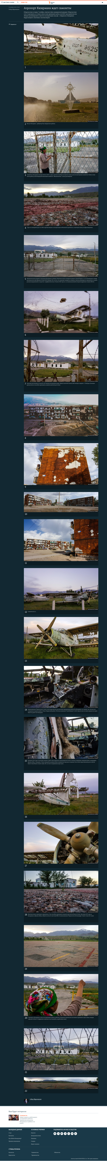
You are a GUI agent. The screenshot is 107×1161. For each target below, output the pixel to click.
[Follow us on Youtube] (55, 1133)
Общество (24, 2)
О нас (10, 1133)
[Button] (12, 24)
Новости (33, 1133)
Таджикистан (35, 1152)
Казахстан (11, 1152)
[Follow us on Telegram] (65, 1133)
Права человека (35, 1144)
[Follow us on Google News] (72, 1133)
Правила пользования (14, 1141)
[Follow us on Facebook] (61, 1133)
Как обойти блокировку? (15, 1138)
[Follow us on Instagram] (58, 1133)
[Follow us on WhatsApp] (68, 1133)
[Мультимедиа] (102, 2)
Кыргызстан (12, 1155)
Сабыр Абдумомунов (14, 9)
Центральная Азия (36, 1135)
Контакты (11, 1135)
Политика (33, 1138)
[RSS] (75, 1133)
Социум (33, 1141)
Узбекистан (57, 1152)
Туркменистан (23, 1115)
